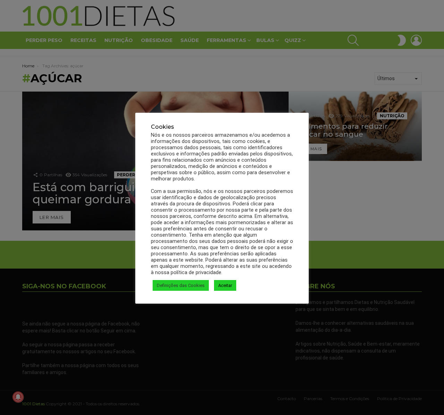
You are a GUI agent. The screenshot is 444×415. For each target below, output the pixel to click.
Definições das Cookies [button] (181, 285)
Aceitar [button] (225, 285)
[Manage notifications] (18, 397)
